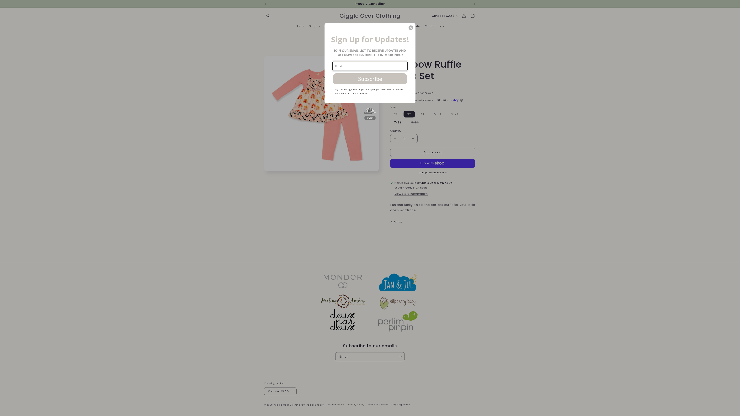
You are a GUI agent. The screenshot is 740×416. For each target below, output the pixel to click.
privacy (370, 118)
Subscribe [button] (370, 78)
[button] (411, 27)
